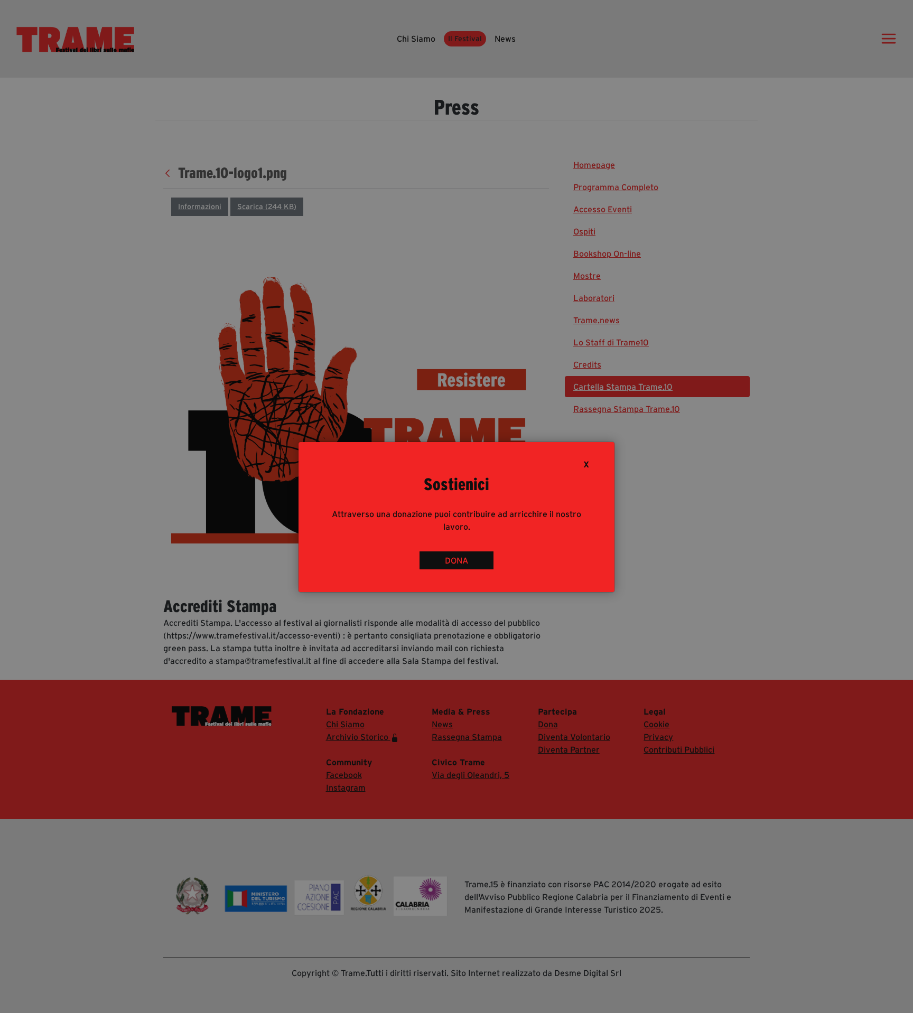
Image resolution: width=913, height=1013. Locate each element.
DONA (456, 560)
